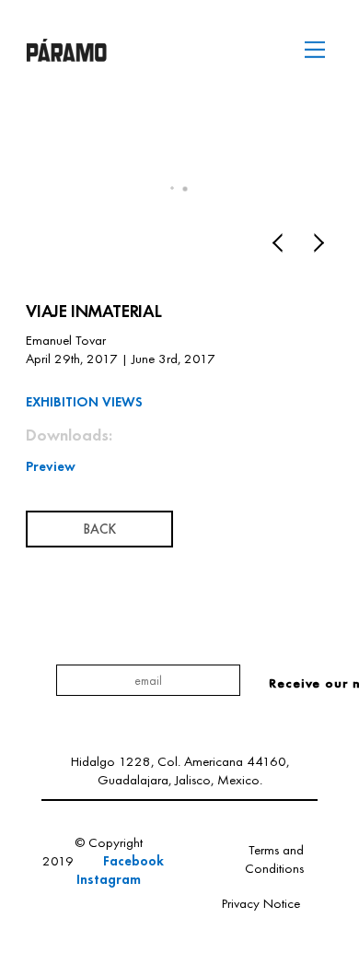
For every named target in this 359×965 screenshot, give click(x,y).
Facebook (135, 860)
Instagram (108, 879)
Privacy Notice (261, 903)
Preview (50, 466)
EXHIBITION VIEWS (84, 401)
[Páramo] (66, 54)
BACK (99, 528)
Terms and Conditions (274, 859)
